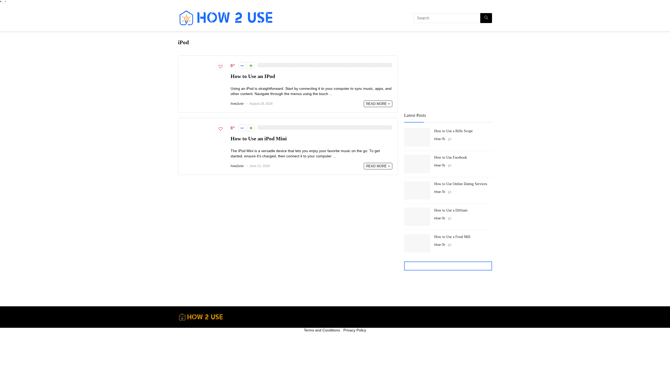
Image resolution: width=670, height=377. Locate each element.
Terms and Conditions (322, 330)
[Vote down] (241, 65)
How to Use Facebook (450, 157)
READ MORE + (378, 104)
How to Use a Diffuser (451, 210)
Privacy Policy (354, 330)
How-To (439, 139)
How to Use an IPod (253, 76)
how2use (237, 104)
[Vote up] (250, 65)
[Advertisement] (339, 19)
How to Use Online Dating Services (460, 184)
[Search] (486, 18)
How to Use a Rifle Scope (453, 131)
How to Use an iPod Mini (259, 138)
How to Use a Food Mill (452, 237)
